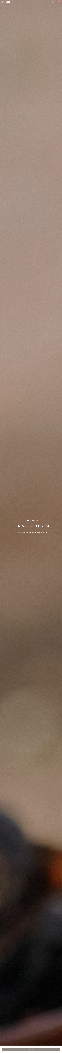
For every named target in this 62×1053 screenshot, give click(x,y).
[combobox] (56, 2)
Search (31, 1049)
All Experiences (33, 520)
